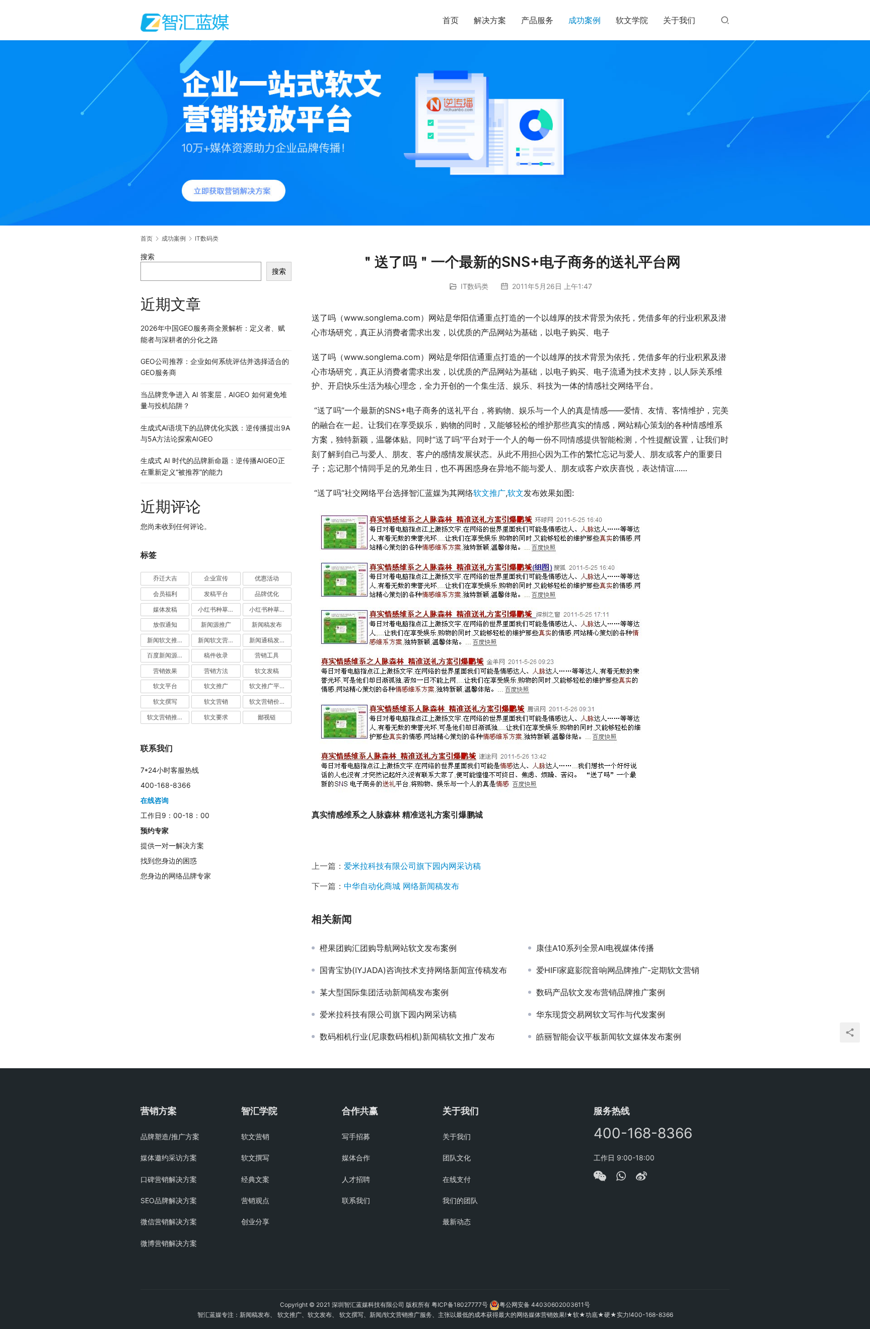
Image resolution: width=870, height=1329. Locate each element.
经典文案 (255, 1179)
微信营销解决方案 (168, 1221)
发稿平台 (216, 594)
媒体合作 (356, 1157)
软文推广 (489, 493)
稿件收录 (216, 655)
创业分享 (255, 1221)
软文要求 (216, 717)
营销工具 (267, 655)
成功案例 (584, 20)
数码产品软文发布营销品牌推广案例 (600, 992)
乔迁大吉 (165, 578)
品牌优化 (267, 594)
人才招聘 (356, 1179)
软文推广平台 (267, 686)
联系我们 (356, 1200)
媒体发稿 (165, 609)
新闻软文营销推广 (219, 640)
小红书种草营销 (270, 609)
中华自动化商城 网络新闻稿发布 (401, 886)
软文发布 (320, 1314)
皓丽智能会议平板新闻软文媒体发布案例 (608, 1036)
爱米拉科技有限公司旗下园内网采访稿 (412, 866)
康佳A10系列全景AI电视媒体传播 (595, 947)
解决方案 (490, 20)
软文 (516, 493)
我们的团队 (460, 1200)
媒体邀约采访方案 (168, 1157)
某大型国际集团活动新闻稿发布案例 (384, 992)
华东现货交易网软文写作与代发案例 (600, 1014)
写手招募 (356, 1136)
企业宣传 (216, 578)
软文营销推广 (165, 717)
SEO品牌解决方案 (168, 1200)
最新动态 (457, 1221)
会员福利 (165, 594)
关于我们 (679, 20)
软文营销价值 (267, 701)
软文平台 (165, 686)
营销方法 (216, 671)
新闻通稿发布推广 (270, 640)
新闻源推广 (216, 624)
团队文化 (457, 1157)
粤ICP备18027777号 (459, 1304)
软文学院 (632, 20)
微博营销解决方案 (168, 1243)
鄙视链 (267, 717)
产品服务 (537, 20)
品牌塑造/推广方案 (169, 1136)
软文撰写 (165, 701)
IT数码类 (474, 286)
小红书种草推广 (219, 609)
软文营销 (216, 701)
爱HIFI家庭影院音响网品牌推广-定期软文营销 (617, 970)
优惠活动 (267, 578)
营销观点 (255, 1200)
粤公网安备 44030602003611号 (544, 1304)
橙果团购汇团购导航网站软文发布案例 (388, 947)
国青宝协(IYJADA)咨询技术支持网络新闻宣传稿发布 (413, 970)
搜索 (147, 256)
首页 (451, 20)
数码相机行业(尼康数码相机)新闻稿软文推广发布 (407, 1036)
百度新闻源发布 (168, 655)
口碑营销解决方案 (168, 1179)
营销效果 (165, 671)
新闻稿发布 (267, 624)
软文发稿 (267, 671)
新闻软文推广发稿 (168, 640)
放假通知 (165, 624)
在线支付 (457, 1179)
